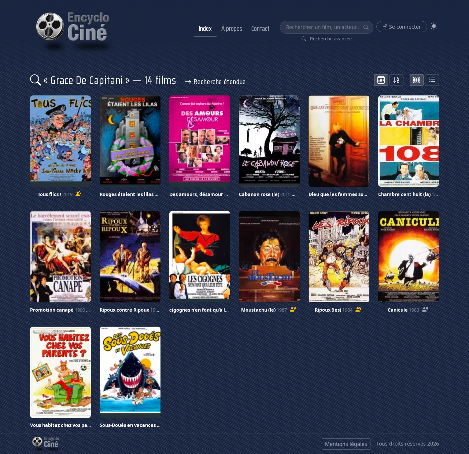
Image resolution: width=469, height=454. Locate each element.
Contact (260, 28)
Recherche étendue (219, 81)
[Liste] (432, 80)
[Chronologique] (381, 80)
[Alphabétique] (396, 80)
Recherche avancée (330, 38)
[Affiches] (417, 80)
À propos (231, 28)
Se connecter (404, 26)
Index (205, 28)
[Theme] (434, 26)
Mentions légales (346, 443)
